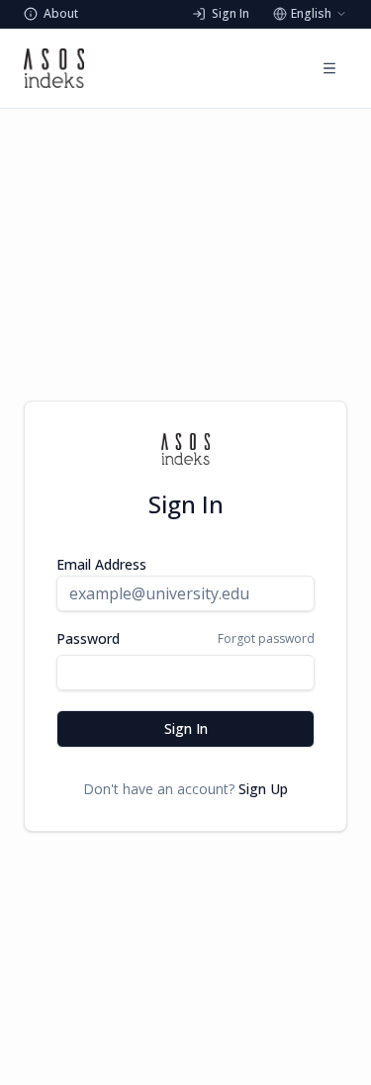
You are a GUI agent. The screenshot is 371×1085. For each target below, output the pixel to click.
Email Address (101, 564)
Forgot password (266, 639)
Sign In (186, 728)
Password (88, 639)
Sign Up (263, 788)
